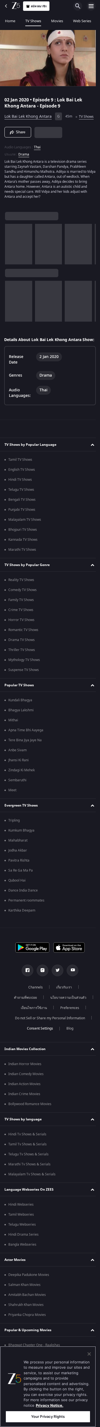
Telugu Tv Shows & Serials (28, 1166)
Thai (37, 154)
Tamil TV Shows (20, 472)
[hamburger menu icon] (91, 6)
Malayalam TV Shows (24, 532)
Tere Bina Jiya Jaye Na (25, 752)
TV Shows (33, 21)
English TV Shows (21, 482)
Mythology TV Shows (24, 672)
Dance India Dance (23, 902)
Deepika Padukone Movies (28, 1287)
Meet (12, 802)
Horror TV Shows (21, 632)
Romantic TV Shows (23, 642)
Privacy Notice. (49, 1405)
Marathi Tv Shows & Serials (29, 1176)
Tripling (14, 832)
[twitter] (55, 983)
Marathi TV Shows (22, 562)
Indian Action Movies (24, 1096)
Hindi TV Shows (20, 492)
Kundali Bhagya (20, 712)
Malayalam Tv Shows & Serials (32, 1186)
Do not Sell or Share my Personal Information (48, 1030)
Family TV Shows (21, 612)
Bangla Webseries (22, 1257)
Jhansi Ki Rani (18, 772)
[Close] (89, 1354)
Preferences (67, 1020)
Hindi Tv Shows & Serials (27, 1146)
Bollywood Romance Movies (29, 1116)
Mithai (13, 732)
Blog (67, 1040)
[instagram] (40, 983)
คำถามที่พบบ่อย (23, 1010)
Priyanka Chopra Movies (27, 1327)
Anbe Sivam (17, 762)
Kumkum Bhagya (21, 842)
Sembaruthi (17, 792)
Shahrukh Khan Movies (26, 1317)
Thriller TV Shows (21, 662)
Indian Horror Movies (24, 1076)
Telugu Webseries (22, 1237)
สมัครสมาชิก (39, 6)
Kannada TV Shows (23, 552)
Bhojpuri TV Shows (22, 542)
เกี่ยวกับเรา (62, 999)
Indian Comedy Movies (26, 1086)
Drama (23, 161)
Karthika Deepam (21, 922)
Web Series (82, 21)
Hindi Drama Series (23, 1247)
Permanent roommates (26, 912)
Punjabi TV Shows (21, 522)
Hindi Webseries (21, 1217)
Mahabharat (18, 852)
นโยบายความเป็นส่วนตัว (66, 1010)
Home (10, 21)
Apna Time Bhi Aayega (25, 742)
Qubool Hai (17, 892)
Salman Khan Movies (24, 1297)
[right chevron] (11, 251)
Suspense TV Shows (23, 682)
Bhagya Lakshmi (21, 722)
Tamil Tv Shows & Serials (27, 1156)
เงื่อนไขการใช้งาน (32, 1020)
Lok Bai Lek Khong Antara (28, 114)
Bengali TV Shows (22, 512)
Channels (33, 999)
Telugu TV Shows (21, 502)
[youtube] (70, 983)
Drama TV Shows (21, 652)
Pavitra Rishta (18, 872)
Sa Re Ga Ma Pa (20, 882)
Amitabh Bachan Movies (27, 1307)
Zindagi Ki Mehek (21, 782)
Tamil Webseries (21, 1227)
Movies (57, 21)
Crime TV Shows (20, 622)
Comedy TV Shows (22, 602)
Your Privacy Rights (48, 1416)
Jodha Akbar (17, 862)
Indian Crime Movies (24, 1106)
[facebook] (25, 983)
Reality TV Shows (21, 592)
